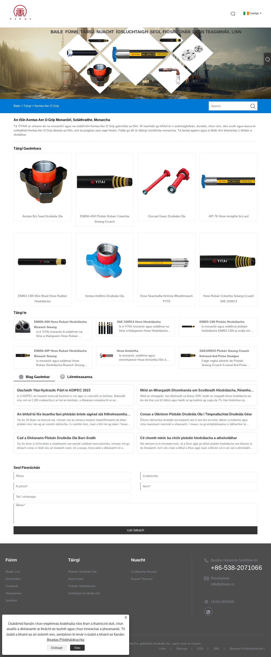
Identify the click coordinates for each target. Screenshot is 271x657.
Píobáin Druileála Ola (82, 571)
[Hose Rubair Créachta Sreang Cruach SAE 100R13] (228, 289)
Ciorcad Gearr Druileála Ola (166, 216)
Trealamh (12, 586)
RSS (200, 648)
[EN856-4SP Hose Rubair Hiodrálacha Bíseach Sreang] (22, 361)
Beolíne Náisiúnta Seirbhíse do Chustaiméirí (234, 561)
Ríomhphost (220, 578)
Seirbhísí (11, 600)
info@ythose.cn (222, 584)
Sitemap (181, 648)
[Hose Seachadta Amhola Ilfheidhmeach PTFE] (166, 289)
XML (216, 648)
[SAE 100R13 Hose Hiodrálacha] (105, 333)
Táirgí (27, 105)
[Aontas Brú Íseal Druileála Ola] (42, 209)
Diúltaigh (57, 647)
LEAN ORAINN (222, 602)
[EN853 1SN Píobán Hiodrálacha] (188, 333)
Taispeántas (14, 593)
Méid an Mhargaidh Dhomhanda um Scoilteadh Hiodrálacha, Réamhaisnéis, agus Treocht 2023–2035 (197, 390)
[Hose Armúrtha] (105, 361)
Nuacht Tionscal (141, 578)
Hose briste (75, 578)
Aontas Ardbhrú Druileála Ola (104, 296)
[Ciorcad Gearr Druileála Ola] (166, 209)
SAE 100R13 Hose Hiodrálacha (139, 321)
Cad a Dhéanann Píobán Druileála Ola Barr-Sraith (56, 438)
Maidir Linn (13, 571)
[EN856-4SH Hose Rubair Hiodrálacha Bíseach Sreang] (22, 333)
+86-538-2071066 (236, 567)
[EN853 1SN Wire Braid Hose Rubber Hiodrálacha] (42, 289)
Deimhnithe (13, 578)
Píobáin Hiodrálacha (81, 586)
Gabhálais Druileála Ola (84, 593)
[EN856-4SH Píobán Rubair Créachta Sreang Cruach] (104, 209)
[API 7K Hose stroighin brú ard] (228, 209)
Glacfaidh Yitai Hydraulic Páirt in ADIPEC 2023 (53, 390)
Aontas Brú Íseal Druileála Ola (42, 216)
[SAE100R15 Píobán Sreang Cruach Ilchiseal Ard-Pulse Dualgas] (188, 361)
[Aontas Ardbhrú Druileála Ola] (104, 289)
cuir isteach (135, 530)
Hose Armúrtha (127, 350)
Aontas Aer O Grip (47, 105)
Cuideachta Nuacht (144, 571)
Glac (77, 647)
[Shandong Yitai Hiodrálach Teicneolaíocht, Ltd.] (20, 18)
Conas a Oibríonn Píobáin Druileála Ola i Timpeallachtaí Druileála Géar (196, 414)
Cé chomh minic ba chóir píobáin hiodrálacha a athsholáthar (188, 438)
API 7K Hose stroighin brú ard (229, 216)
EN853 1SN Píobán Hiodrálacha (221, 321)
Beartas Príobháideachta (246, 648)
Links (162, 648)
